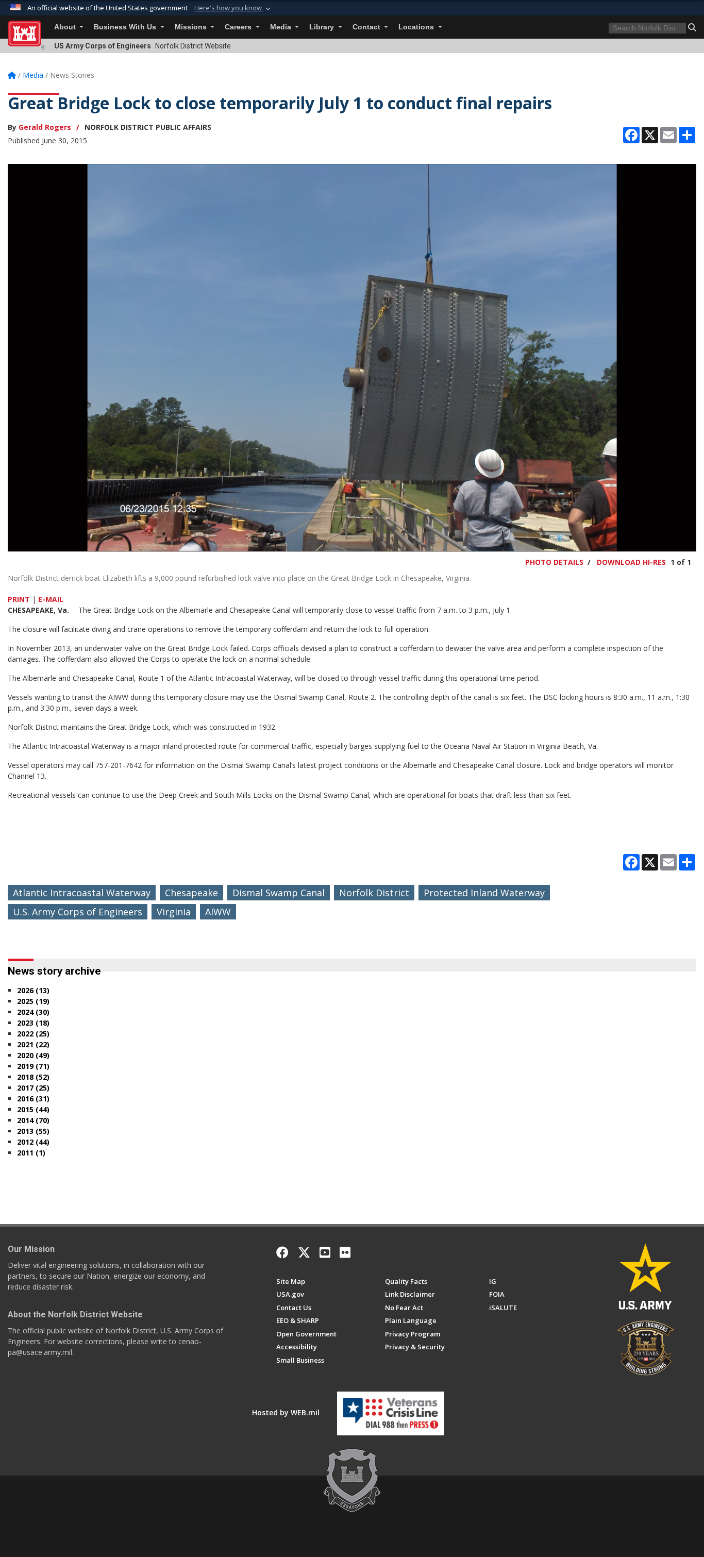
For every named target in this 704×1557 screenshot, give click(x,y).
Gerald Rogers (45, 127)
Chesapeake (191, 892)
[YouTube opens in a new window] (325, 1252)
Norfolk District (374, 892)
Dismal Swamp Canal (278, 892)
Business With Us (126, 27)
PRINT (19, 599)
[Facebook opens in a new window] (282, 1252)
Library (322, 27)
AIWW (218, 912)
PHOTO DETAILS (554, 562)
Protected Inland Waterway (484, 892)
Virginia (174, 912)
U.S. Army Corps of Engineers (77, 912)
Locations (417, 27)
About (66, 27)
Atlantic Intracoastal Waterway (81, 892)
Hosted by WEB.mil (286, 1412)
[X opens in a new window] (304, 1252)
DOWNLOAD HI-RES (631, 562)
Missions (192, 27)
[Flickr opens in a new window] (345, 1252)
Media (281, 27)
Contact (367, 27)
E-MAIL (50, 599)
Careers (239, 27)
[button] (233, 8)
